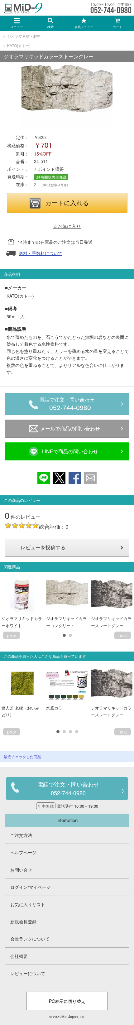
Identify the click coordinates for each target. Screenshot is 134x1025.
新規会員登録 (23, 921)
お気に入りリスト (27, 904)
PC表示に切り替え (67, 1001)
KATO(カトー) (19, 45)
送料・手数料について (40, 253)
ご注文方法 (21, 835)
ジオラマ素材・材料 (24, 36)
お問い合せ (21, 870)
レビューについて (27, 973)
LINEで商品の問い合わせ (70, 451)
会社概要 (19, 956)
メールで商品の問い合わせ (70, 428)
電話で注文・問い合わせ (67, 404)
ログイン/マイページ (30, 887)
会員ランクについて (30, 939)
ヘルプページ (23, 852)
